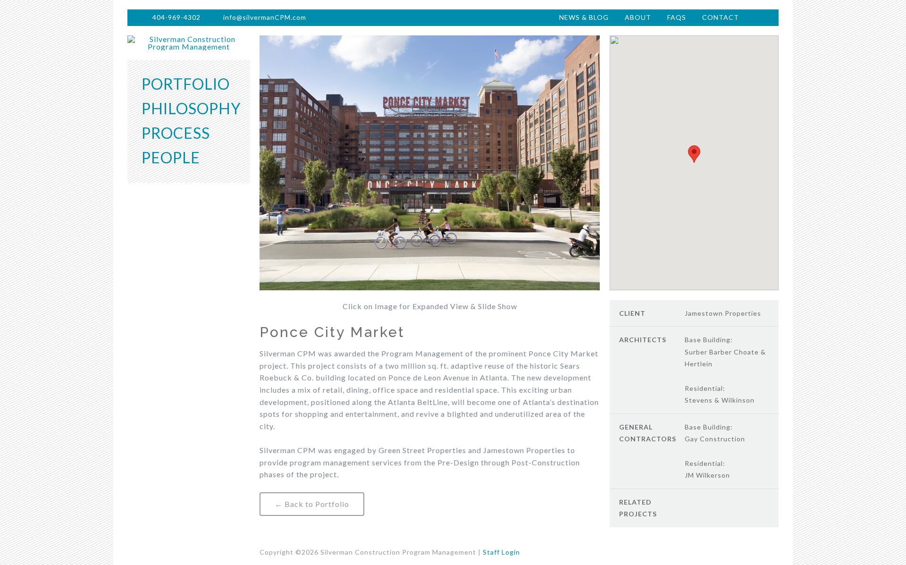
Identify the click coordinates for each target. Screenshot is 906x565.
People (171, 157)
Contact (720, 17)
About (638, 17)
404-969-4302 (176, 17)
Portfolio (186, 84)
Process (176, 133)
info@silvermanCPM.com (264, 17)
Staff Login (501, 552)
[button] (694, 154)
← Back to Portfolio (312, 503)
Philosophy (191, 108)
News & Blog (584, 17)
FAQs (676, 17)
